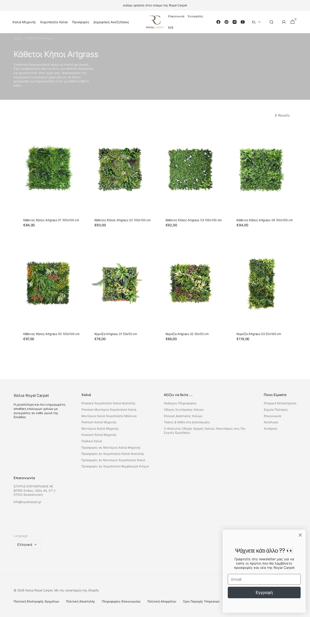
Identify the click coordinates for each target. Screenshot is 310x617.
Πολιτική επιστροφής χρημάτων (36, 601)
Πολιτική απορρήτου (161, 601)
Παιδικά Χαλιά (91, 441)
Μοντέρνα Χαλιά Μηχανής (100, 428)
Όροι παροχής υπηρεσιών (201, 601)
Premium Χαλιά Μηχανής (99, 422)
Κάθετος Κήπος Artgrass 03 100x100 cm (194, 220)
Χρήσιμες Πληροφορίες (180, 403)
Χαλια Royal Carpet (39, 590)
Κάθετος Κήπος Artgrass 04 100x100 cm (264, 220)
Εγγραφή (264, 592)
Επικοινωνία (272, 416)
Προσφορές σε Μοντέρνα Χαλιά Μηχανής (111, 447)
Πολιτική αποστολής (80, 601)
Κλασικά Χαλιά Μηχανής (99, 434)
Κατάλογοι (271, 422)
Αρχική (18, 38)
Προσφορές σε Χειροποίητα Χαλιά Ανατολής (112, 453)
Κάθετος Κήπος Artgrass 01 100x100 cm (51, 220)
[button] (271, 22)
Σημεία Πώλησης (276, 409)
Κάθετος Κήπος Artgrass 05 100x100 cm (51, 334)
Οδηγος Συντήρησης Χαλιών (184, 409)
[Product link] (48, 178)
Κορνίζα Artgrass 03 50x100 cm (258, 334)
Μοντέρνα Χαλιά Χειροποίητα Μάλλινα (109, 416)
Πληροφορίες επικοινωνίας (121, 601)
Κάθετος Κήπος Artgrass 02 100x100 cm (122, 220)
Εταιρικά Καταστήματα (280, 403)
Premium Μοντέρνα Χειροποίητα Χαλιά (108, 409)
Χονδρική (270, 428)
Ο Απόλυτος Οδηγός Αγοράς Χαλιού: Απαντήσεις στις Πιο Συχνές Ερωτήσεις (204, 431)
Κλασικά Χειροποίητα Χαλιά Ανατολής (108, 403)
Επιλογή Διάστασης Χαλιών (183, 416)
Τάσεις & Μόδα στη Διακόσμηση (186, 422)
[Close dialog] (300, 535)
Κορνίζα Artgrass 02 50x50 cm (187, 334)
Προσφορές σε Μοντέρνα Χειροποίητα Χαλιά (113, 460)
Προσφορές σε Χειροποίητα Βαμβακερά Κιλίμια (115, 466)
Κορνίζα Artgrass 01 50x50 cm (115, 334)
